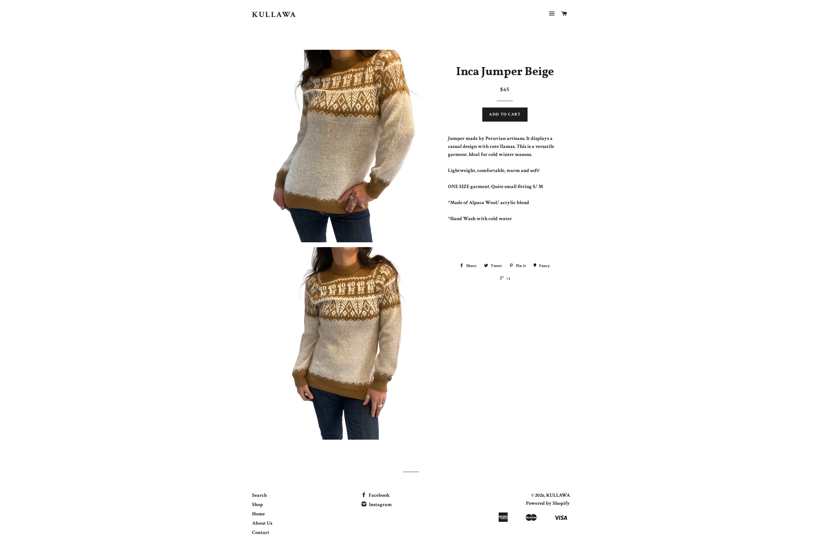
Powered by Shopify (548, 503)
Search (259, 495)
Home (258, 514)
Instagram (380, 504)
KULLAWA (274, 14)
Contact (260, 532)
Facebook (379, 495)
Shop (257, 504)
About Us (262, 523)
